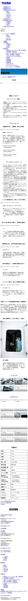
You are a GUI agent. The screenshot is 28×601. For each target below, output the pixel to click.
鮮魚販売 (8, 59)
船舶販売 (9, 10)
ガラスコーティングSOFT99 (10, 582)
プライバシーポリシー (12, 65)
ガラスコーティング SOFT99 (13, 56)
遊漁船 (7, 8)
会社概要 (7, 20)
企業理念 (8, 22)
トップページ (6, 33)
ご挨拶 (8, 23)
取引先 (8, 25)
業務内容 (7, 19)
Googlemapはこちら (5, 525)
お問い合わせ (8, 26)
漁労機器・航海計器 (11, 51)
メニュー (3, 29)
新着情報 (7, 7)
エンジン (8, 14)
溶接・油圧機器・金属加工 (13, 54)
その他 (8, 17)
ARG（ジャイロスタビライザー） (15, 53)
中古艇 (8, 13)
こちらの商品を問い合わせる (8, 501)
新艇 (7, 11)
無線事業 (8, 60)
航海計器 (8, 16)
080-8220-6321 (7, 550)
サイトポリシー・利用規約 (13, 66)
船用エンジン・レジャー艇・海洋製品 (16, 50)
